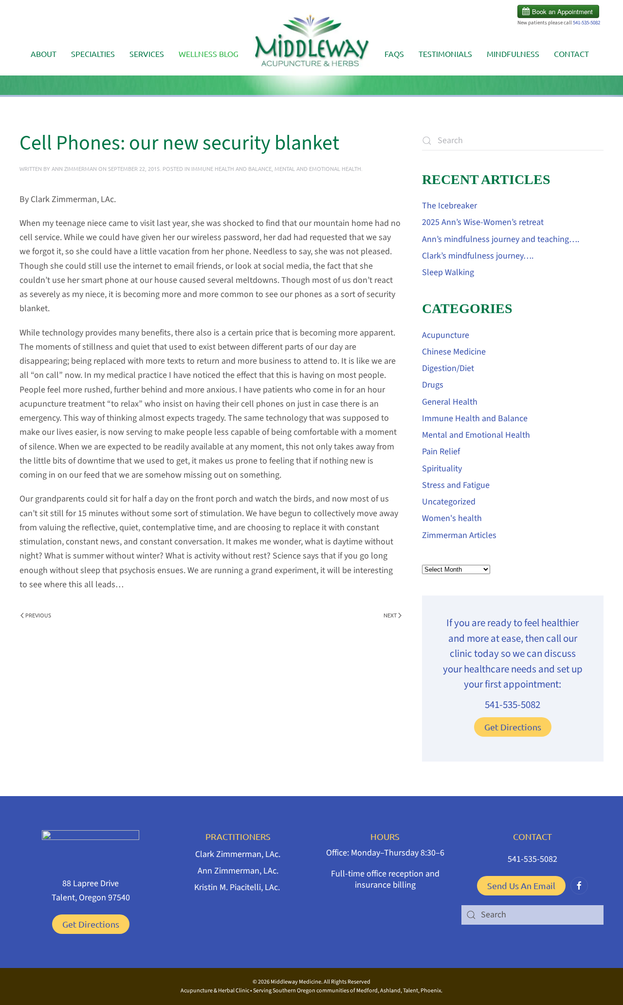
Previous (38, 615)
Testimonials (445, 53)
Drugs (432, 385)
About (43, 53)
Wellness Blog (208, 53)
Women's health (452, 518)
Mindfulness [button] (513, 53)
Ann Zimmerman (74, 168)
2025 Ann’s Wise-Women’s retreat (483, 222)
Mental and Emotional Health (318, 168)
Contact (571, 53)
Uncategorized (449, 502)
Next (390, 615)
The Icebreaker (449, 206)
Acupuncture (445, 335)
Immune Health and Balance (231, 168)
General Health (449, 402)
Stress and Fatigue (456, 485)
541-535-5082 (586, 22)
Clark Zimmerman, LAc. (237, 854)
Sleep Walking (448, 272)
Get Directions (512, 727)
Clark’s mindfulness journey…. (477, 256)
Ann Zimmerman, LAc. (238, 871)
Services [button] (146, 53)
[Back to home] (311, 44)
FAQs (394, 53)
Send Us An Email (521, 885)
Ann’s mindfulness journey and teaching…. (500, 239)
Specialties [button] (93, 53)
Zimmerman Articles (459, 535)
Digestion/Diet (448, 368)
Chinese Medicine (454, 352)
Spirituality (442, 469)
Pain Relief (441, 452)
